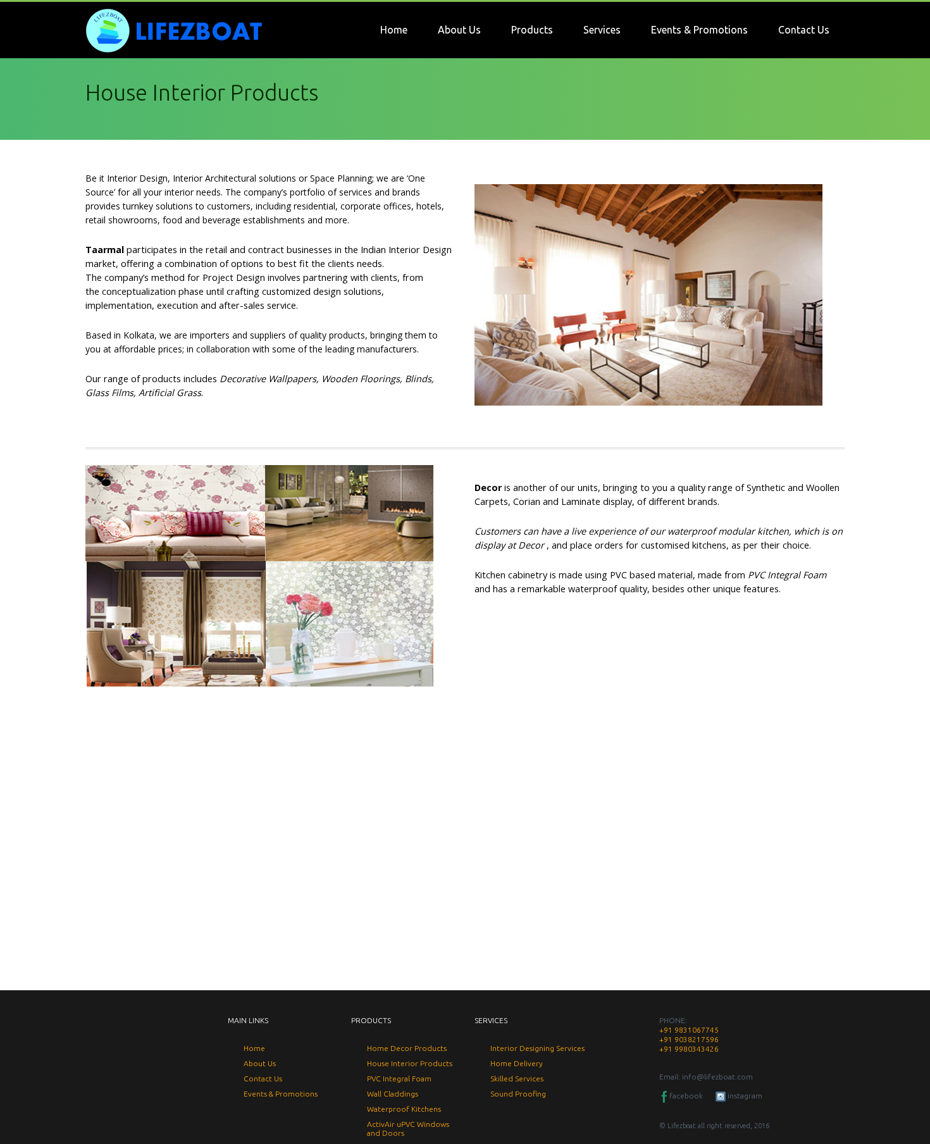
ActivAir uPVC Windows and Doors (408, 1128)
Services (602, 29)
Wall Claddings (392, 1094)
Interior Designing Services (537, 1048)
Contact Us (803, 29)
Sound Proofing (518, 1094)
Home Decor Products (407, 1048)
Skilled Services (516, 1078)
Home (393, 29)
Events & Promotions (699, 29)
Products (532, 29)
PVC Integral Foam (399, 1078)
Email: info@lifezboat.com (706, 1076)
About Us (459, 29)
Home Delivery (516, 1063)
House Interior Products (409, 1063)
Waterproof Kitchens (404, 1109)
